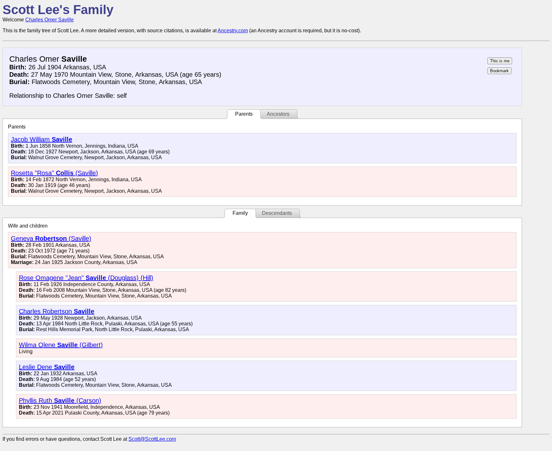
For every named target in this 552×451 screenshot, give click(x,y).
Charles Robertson (56, 311)
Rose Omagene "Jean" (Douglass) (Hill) (86, 277)
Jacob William (41, 139)
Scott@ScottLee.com (152, 439)
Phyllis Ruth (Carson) (60, 400)
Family (240, 213)
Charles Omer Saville (49, 19)
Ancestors (278, 114)
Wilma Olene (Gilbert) (61, 344)
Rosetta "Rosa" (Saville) (54, 172)
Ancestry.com (233, 30)
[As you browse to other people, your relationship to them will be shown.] (499, 61)
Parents (244, 114)
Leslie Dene (46, 366)
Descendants (277, 213)
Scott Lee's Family (58, 10)
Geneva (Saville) (51, 238)
